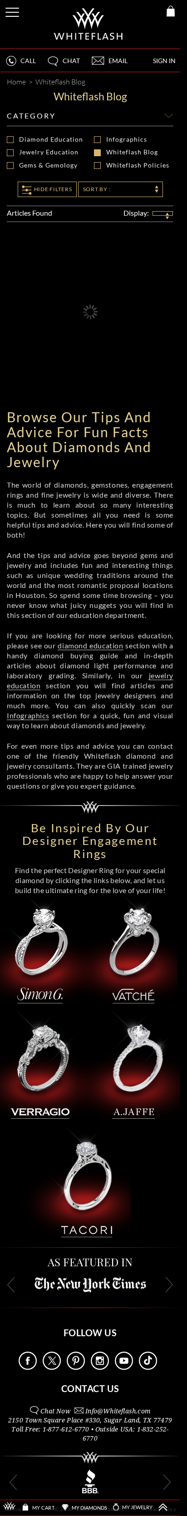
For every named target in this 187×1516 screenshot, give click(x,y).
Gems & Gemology (48, 165)
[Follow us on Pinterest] (76, 1367)
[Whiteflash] (88, 24)
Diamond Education (50, 139)
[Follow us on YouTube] (124, 1367)
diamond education (90, 645)
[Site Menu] (13, 10)
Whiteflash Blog (132, 152)
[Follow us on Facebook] (28, 1367)
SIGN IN (164, 60)
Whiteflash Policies (137, 165)
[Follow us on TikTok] (148, 1367)
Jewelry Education (49, 152)
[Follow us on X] (52, 1367)
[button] (63, 65)
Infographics (126, 139)
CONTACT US (90, 1388)
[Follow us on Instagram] (100, 1367)
